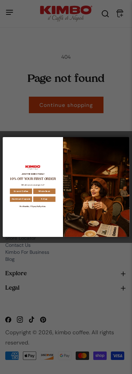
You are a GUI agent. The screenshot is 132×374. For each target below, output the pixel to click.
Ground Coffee (20, 191)
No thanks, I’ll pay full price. (32, 206)
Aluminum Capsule (20, 199)
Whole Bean (44, 191)
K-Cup (44, 199)
